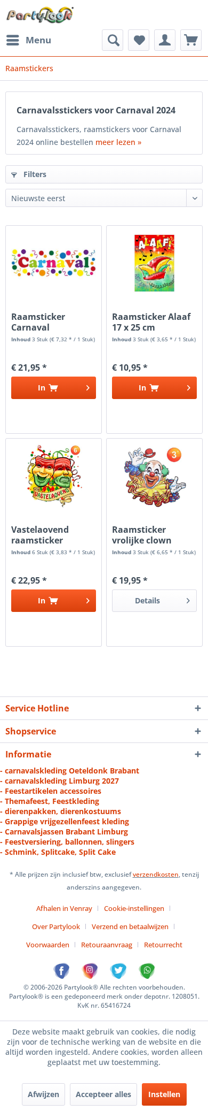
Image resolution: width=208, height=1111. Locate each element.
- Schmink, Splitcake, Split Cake (58, 852)
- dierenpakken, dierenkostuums (60, 811)
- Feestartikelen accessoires (50, 791)
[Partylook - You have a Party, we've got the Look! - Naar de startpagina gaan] (40, 14)
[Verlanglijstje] (138, 40)
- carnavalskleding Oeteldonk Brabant (69, 770)
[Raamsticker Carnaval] (53, 263)
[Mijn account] (164, 40)
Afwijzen (43, 1094)
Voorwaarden (47, 944)
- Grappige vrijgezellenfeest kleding (64, 821)
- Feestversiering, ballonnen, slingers (67, 842)
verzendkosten (156, 874)
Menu (38, 40)
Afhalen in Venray (64, 908)
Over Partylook (56, 926)
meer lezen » (118, 142)
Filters (33, 174)
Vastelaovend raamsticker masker (40, 535)
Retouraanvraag (106, 944)
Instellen (164, 1094)
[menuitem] (28, 40)
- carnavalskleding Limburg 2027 (59, 781)
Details (147, 600)
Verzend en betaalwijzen (130, 926)
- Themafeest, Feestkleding (49, 801)
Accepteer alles (103, 1094)
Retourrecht (163, 944)
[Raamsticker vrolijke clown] (154, 476)
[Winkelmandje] (191, 40)
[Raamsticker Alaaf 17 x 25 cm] (154, 263)
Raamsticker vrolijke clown (142, 535)
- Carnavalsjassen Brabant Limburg (64, 831)
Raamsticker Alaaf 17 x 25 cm (151, 322)
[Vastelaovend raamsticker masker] (53, 476)
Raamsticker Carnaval (38, 322)
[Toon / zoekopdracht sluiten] (112, 40)
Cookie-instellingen (134, 908)
